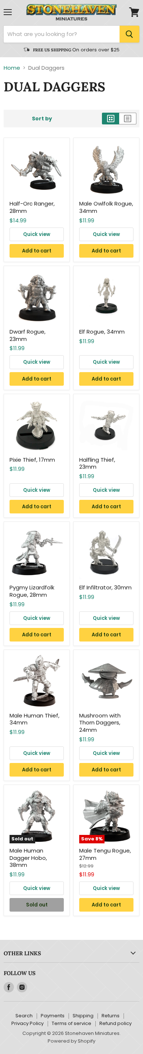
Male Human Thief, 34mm (34, 719)
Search (24, 1015)
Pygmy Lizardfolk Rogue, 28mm (32, 591)
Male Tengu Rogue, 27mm (105, 854)
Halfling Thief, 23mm (97, 463)
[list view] (127, 118)
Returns (111, 1015)
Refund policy (115, 1023)
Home (12, 68)
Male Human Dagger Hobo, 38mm (28, 858)
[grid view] (110, 118)
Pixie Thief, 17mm (32, 460)
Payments (53, 1015)
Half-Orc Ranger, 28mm (32, 207)
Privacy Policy (27, 1023)
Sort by (42, 118)
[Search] (129, 34)
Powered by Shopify (71, 1040)
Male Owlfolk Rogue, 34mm (106, 207)
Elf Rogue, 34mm (102, 331)
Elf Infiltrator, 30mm (105, 587)
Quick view (36, 234)
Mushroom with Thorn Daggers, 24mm (100, 723)
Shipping (83, 1015)
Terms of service (71, 1023)
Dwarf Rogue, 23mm (27, 335)
